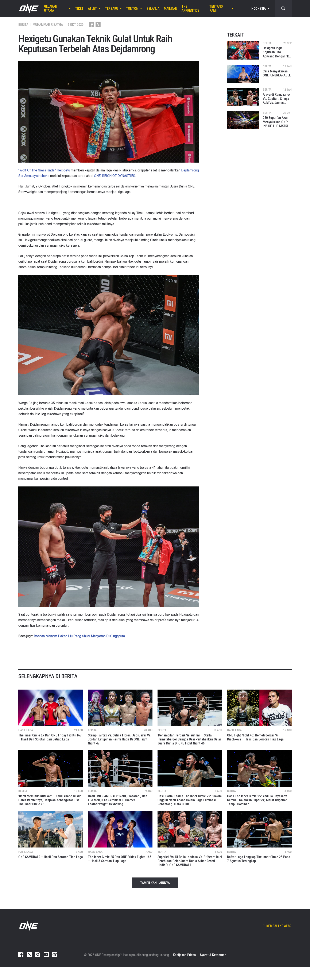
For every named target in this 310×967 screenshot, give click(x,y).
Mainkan (170, 9)
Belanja (153, 9)
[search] (283, 8)
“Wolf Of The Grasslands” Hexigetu (44, 170)
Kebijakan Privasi (185, 955)
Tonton (132, 9)
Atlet (92, 9)
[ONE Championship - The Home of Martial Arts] (28, 8)
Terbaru (111, 9)
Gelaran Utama (50, 8)
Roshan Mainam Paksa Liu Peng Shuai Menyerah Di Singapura (79, 636)
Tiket (79, 9)
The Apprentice (190, 8)
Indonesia (258, 9)
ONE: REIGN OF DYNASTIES (114, 176)
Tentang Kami (216, 8)
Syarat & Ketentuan (213, 955)
